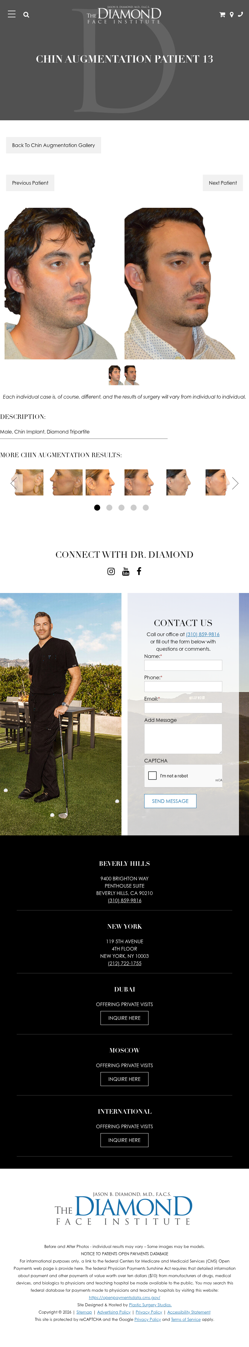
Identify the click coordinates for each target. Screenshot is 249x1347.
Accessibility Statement (188, 1312)
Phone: (153, 677)
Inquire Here (124, 1018)
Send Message (170, 801)
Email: (152, 699)
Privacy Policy (149, 1312)
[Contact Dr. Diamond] (240, 15)
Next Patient (223, 183)
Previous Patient (30, 183)
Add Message (160, 720)
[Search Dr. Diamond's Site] (26, 15)
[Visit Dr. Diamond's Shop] (222, 15)
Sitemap (84, 1312)
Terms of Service (186, 1319)
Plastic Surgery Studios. (150, 1305)
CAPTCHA (156, 761)
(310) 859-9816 (203, 634)
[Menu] (12, 14)
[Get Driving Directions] (231, 15)
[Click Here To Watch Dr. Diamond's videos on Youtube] (125, 571)
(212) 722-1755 (125, 963)
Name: (153, 656)
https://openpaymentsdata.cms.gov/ (124, 1297)
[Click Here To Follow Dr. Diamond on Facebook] (139, 571)
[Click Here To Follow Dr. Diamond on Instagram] (111, 571)
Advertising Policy (114, 1312)
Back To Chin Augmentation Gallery (53, 145)
